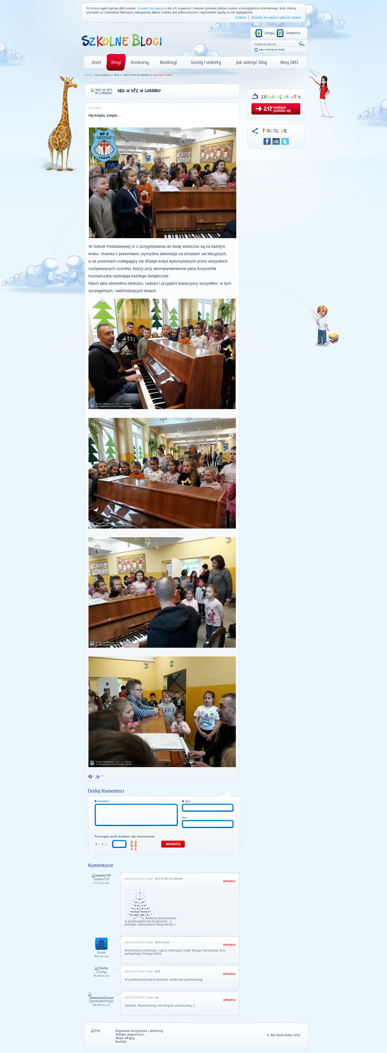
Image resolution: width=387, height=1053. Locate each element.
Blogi (116, 62)
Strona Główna (102, 75)
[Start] (121, 48)
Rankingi (168, 62)
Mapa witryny (125, 1038)
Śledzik (276, 141)
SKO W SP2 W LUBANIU (136, 75)
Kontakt (121, 1042)
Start (96, 62)
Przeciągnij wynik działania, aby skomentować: (125, 836)
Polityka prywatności (130, 1034)
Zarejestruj (293, 33)
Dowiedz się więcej (150, 8)
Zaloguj (269, 33)
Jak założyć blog (251, 62)
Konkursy (140, 62)
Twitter (285, 141)
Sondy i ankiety (206, 62)
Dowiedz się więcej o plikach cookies (276, 17)
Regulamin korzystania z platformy (139, 1031)
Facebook (267, 141)
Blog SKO (289, 62)
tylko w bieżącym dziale (272, 49)
